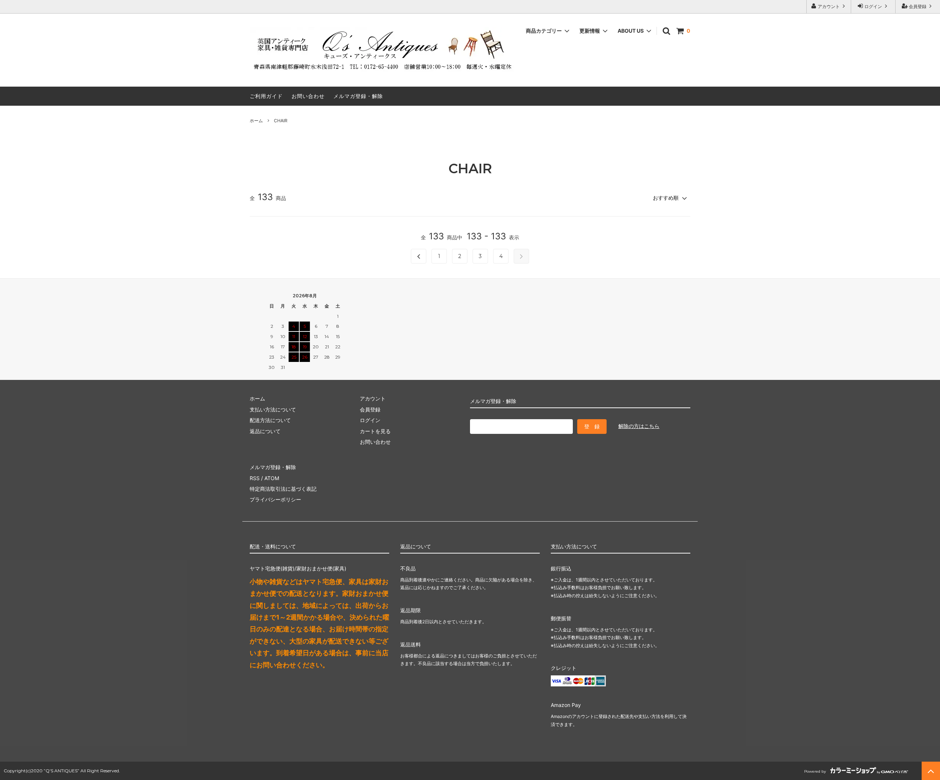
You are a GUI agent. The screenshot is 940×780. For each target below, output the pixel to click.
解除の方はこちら (638, 426)
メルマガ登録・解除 (358, 96)
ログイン (873, 6)
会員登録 (918, 6)
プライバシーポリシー (275, 499)
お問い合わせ (308, 96)
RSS (255, 478)
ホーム (256, 120)
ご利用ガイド (266, 96)
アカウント (829, 6)
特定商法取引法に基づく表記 (283, 489)
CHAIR (281, 120)
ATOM (271, 478)
